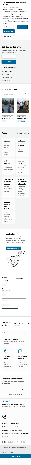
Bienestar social (21, 162)
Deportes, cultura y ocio (8, 142)
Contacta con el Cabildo (22, 357)
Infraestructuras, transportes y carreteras (9, 181)
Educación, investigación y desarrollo (22, 181)
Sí (8, 390)
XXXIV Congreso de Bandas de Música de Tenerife (14, 298)
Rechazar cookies (8, 31)
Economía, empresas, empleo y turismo (7, 205)
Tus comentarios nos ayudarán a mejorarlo (13, 404)
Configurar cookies (9, 27)
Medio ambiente (7, 162)
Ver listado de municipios (13, 248)
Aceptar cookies (22, 27)
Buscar (10, 62)
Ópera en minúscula (7, 288)
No (22, 390)
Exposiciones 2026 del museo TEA (10, 308)
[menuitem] (7, 71)
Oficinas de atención (7, 357)
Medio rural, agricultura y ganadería (22, 143)
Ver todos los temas (22, 133)
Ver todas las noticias (7, 94)
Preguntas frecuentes (11, 339)
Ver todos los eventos (19, 279)
